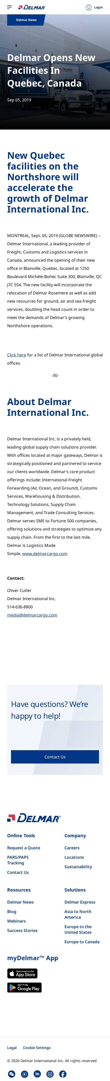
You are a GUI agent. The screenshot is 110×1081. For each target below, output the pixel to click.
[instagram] (50, 1073)
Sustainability (78, 867)
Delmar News (20, 902)
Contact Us (18, 872)
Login (98, 7)
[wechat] (11, 1073)
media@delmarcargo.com (32, 615)
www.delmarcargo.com (45, 553)
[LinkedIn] (37, 1073)
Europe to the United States (78, 929)
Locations (74, 857)
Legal (12, 1047)
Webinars (16, 921)
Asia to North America (77, 914)
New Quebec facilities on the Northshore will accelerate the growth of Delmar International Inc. (48, 182)
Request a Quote (23, 848)
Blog (11, 911)
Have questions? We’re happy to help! (49, 710)
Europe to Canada (82, 942)
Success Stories (22, 930)
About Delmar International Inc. (48, 407)
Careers (72, 848)
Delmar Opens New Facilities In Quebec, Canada (51, 70)
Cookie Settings (37, 1047)
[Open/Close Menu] (9, 7)
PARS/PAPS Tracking (18, 860)
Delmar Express (79, 902)
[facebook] (62, 1073)
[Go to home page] (32, 7)
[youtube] (24, 1073)
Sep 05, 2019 (19, 100)
